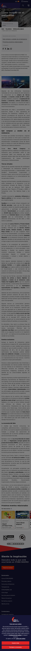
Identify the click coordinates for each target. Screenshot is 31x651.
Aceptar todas (15, 643)
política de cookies (20, 638)
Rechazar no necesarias (15, 647)
